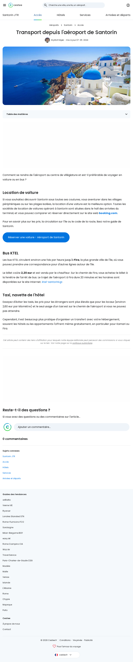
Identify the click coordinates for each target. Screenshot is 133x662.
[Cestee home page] (15, 5)
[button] (4, 5)
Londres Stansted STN (13, 516)
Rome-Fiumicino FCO (13, 522)
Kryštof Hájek (57, 40)
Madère (6, 566)
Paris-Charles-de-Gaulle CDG (18, 560)
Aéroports (54, 25)
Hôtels (61, 15)
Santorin (68, 25)
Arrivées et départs (118, 15)
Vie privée (77, 640)
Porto (5, 610)
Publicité (88, 640)
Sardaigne (8, 527)
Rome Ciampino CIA (13, 544)
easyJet (6, 538)
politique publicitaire (82, 343)
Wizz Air (6, 549)
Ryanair (6, 510)
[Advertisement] (66, 145)
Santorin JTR (11, 15)
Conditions (65, 640)
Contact (7, 629)
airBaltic (7, 499)
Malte (5, 571)
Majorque (7, 604)
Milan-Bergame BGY (13, 533)
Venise (6, 577)
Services (85, 15)
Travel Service (9, 555)
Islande (6, 582)
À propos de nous (11, 623)
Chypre (6, 599)
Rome (5, 593)
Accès (38, 15)
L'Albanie (7, 588)
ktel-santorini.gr (52, 282)
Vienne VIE (7, 505)
